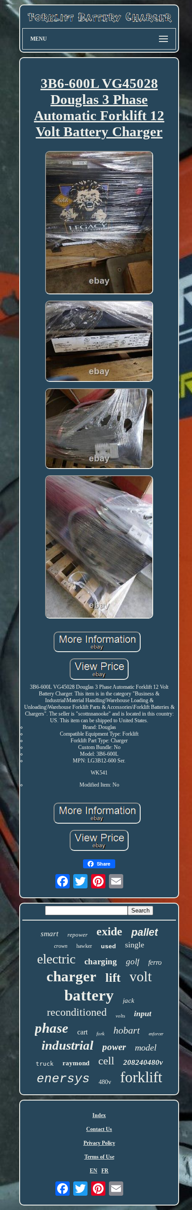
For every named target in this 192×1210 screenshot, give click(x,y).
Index (99, 1115)
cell (106, 1061)
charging (100, 961)
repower (77, 934)
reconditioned (77, 1012)
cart (82, 1032)
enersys (63, 1079)
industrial (67, 1045)
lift (113, 977)
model (146, 1047)
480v (105, 1082)
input (142, 1013)
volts (120, 1015)
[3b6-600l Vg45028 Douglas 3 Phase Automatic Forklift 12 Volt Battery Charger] (99, 223)
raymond (76, 1063)
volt (140, 976)
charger (71, 976)
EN (93, 1171)
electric (56, 958)
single (134, 944)
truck (45, 1063)
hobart (126, 1030)
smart (49, 933)
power (114, 1047)
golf (132, 961)
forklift (141, 1077)
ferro (155, 962)
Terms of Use (99, 1157)
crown (60, 946)
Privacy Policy (99, 1143)
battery (89, 995)
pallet (144, 932)
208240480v (143, 1062)
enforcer (156, 1033)
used (108, 946)
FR (105, 1171)
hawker (84, 946)
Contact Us (99, 1129)
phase (51, 1028)
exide (109, 931)
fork (100, 1033)
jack (128, 1000)
